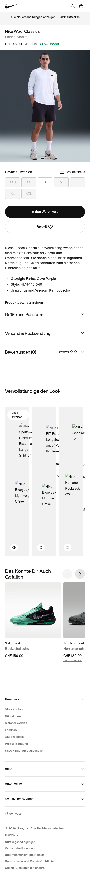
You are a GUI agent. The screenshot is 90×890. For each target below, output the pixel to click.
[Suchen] (73, 6)
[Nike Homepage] (11, 6)
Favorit (41, 226)
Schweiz (15, 813)
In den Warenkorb (45, 212)
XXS (12, 182)
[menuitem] (12, 835)
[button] (11, 550)
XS (29, 182)
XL (12, 193)
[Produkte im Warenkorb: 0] (81, 6)
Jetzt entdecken (70, 17)
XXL (29, 193)
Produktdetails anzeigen (24, 302)
